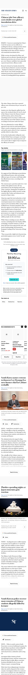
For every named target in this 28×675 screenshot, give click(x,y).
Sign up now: (4, 25)
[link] (9, 10)
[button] (22, 10)
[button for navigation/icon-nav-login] (22, 10)
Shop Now (6, 357)
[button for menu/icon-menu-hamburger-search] (25, 11)
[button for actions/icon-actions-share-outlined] (24, 31)
